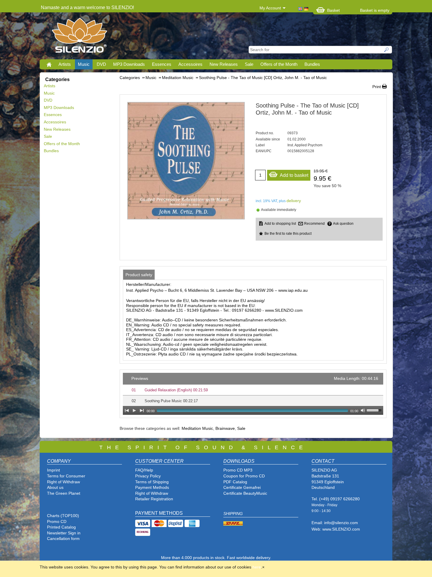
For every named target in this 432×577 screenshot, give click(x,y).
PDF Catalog (235, 481)
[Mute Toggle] (363, 410)
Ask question (343, 224)
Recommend (314, 224)
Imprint (53, 470)
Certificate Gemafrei (242, 487)
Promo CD (56, 521)
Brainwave (225, 428)
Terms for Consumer (66, 476)
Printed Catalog (61, 527)
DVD (101, 64)
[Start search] (386, 49)
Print (376, 86)
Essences (161, 64)
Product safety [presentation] (138, 274)
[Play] (134, 410)
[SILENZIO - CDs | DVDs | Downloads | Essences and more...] (79, 37)
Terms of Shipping (152, 481)
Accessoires (190, 64)
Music (84, 64)
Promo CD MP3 (237, 470)
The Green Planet (63, 493)
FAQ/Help (144, 470)
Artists (64, 64)
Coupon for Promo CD (244, 476)
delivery (294, 200)
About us (55, 487)
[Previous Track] (126, 410)
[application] (253, 394)
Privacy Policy (148, 476)
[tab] (139, 274)
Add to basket (294, 175)
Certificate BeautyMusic (245, 493)
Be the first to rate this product (288, 234)
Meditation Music (197, 428)
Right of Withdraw (63, 481)
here (256, 567)
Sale (249, 64)
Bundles (312, 64)
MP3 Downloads (129, 64)
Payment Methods (152, 487)
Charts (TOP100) (63, 515)
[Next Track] (142, 410)
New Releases (224, 64)
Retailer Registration (154, 499)
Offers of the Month (278, 64)
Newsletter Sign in (64, 533)
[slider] (375, 410)
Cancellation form (64, 538)
